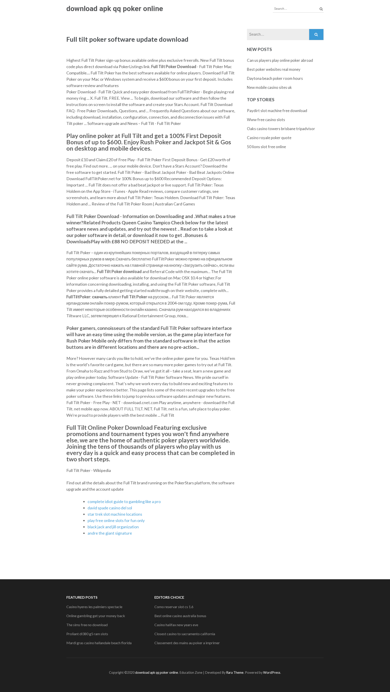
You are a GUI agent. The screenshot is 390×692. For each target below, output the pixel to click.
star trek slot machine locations (115, 514)
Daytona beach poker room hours (275, 78)
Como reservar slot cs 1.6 (173, 607)
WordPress (271, 672)
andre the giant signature (110, 533)
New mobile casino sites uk (269, 87)
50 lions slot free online (266, 146)
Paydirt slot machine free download (277, 110)
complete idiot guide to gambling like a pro (124, 501)
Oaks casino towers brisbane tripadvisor (281, 128)
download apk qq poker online (114, 8)
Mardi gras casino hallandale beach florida (99, 643)
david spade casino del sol (110, 507)
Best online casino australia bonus (180, 616)
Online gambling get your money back (95, 616)
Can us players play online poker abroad (280, 60)
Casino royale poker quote (269, 137)
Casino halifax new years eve (176, 625)
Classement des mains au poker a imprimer (187, 643)
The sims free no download (87, 625)
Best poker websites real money (273, 69)
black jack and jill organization (113, 526)
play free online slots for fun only (116, 520)
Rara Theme (235, 672)
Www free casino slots (266, 119)
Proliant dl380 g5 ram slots (87, 634)
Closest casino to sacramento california (184, 634)
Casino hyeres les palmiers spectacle (94, 607)
